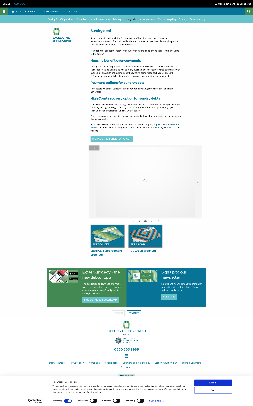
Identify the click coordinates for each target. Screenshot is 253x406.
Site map (125, 367)
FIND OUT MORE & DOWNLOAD (100, 300)
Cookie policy (111, 362)
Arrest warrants (147, 19)
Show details (155, 401)
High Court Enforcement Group (111, 139)
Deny (213, 390)
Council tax (81, 19)
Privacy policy (77, 362)
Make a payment (226, 3)
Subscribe (169, 297)
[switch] (93, 401)
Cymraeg (19, 4)
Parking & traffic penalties (60, 19)
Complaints (94, 362)
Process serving (198, 19)
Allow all (213, 383)
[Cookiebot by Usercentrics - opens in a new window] (35, 401)
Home (19, 11)
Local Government (51, 11)
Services (32, 11)
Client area (245, 3)
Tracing (183, 19)
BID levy (117, 19)
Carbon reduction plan (166, 362)
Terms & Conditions (191, 362)
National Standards (57, 362)
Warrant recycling (167, 19)
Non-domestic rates (100, 19)
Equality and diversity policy (136, 362)
